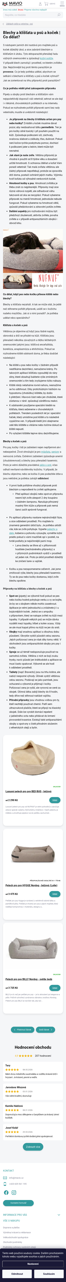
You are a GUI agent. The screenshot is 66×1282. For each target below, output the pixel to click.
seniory (55, 451)
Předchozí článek (24, 1030)
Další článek (44, 1030)
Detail (54, 800)
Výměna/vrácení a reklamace (17, 1232)
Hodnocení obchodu (33, 1047)
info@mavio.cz (16, 1178)
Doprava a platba (11, 1227)
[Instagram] (13, 1192)
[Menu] (62, 4)
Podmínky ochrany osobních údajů (19, 1247)
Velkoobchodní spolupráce (15, 1237)
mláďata (45, 451)
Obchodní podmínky (12, 1242)
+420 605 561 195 (18, 1184)
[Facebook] (5, 1192)
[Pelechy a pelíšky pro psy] (33, 259)
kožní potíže (46, 58)
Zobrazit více (33, 1146)
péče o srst (45, 465)
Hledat (59, 15)
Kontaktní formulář (18, 1203)
